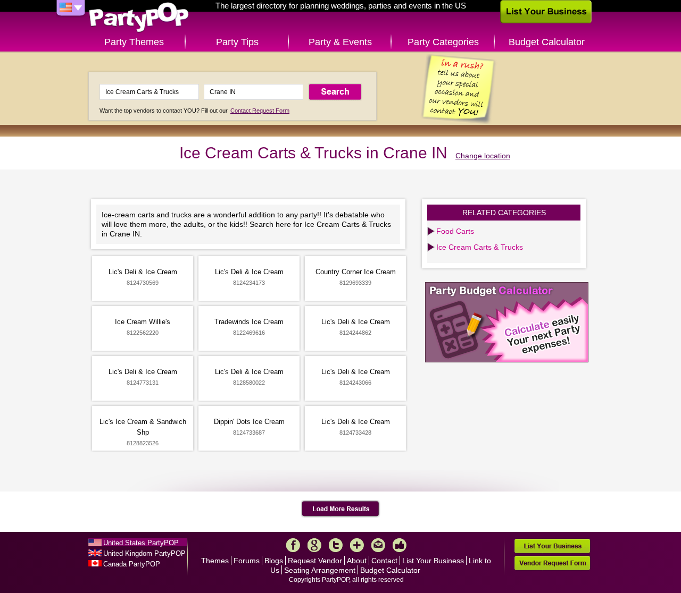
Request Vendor (315, 560)
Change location (482, 155)
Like (399, 545)
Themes (215, 560)
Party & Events (340, 42)
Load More (340, 509)
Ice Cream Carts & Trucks (479, 247)
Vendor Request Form (552, 563)
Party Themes (134, 42)
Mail (378, 545)
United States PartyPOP (141, 543)
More (357, 545)
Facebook (293, 545)
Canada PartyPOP (131, 564)
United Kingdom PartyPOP (144, 553)
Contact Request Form (259, 110)
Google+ (314, 545)
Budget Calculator (547, 42)
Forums (247, 560)
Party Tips (237, 42)
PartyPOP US (138, 17)
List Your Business (433, 560)
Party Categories (443, 42)
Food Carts (455, 231)
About (357, 560)
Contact (384, 560)
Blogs (273, 560)
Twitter (336, 545)
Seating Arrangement (319, 570)
